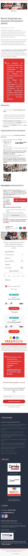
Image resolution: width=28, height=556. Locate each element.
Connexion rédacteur (15, 553)
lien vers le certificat (6, 544)
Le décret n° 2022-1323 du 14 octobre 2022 (14, 115)
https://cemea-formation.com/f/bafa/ (12, 207)
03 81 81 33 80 (11, 510)
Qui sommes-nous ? (14, 473)
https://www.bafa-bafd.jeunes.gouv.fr (12, 197)
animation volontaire (12, 56)
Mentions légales (15, 499)
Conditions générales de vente (14, 500)
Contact (9, 499)
